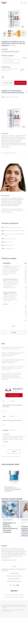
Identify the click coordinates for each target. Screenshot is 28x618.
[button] (13, 153)
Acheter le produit (20, 83)
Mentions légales (14, 573)
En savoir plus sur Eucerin (9, 560)
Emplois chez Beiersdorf (11, 594)
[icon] (10, 585)
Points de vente (7, 83)
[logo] (4, 3)
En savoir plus (22, 70)
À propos (21, 594)
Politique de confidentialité (14, 576)
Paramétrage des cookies (14, 581)
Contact (14, 566)
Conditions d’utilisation (14, 578)
